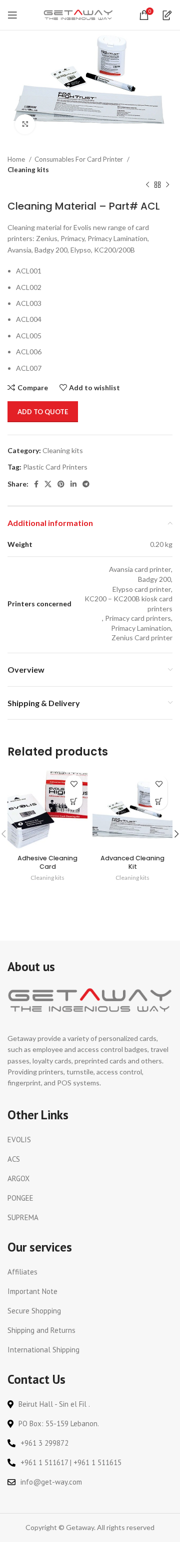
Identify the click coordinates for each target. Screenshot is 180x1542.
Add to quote (43, 412)
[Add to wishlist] (73, 783)
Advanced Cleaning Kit (132, 862)
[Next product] (167, 185)
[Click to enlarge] (25, 124)
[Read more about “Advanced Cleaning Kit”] (159, 801)
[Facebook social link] (36, 484)
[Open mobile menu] (12, 15)
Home (17, 159)
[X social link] (48, 484)
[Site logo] (79, 14)
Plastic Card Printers (55, 467)
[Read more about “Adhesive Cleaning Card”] (73, 801)
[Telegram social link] (86, 484)
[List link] (90, 1140)
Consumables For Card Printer (79, 159)
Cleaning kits (28, 170)
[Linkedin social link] (74, 484)
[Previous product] (147, 185)
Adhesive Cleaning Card (48, 862)
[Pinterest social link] (61, 484)
